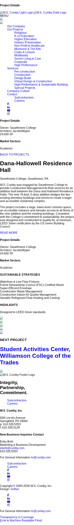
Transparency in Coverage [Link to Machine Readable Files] (21, 519)
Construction (22, 74)
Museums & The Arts (27, 48)
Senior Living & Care (27, 58)
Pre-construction (24, 71)
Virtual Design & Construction (33, 81)
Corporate (20, 61)
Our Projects (15, 29)
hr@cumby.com (41, 457)
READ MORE (9, 232)
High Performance (26, 65)
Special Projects (24, 87)
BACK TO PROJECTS (14, 154)
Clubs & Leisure (24, 52)
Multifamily (21, 55)
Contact (12, 94)
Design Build (22, 78)
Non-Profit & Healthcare (29, 45)
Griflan (15, 489)
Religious (20, 32)
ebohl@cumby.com (12, 448)
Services (12, 68)
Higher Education (25, 39)
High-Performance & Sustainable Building (41, 84)
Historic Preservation (27, 42)
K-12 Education (24, 35)
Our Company (16, 26)
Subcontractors (24, 97)
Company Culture (18, 91)
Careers (19, 100)
